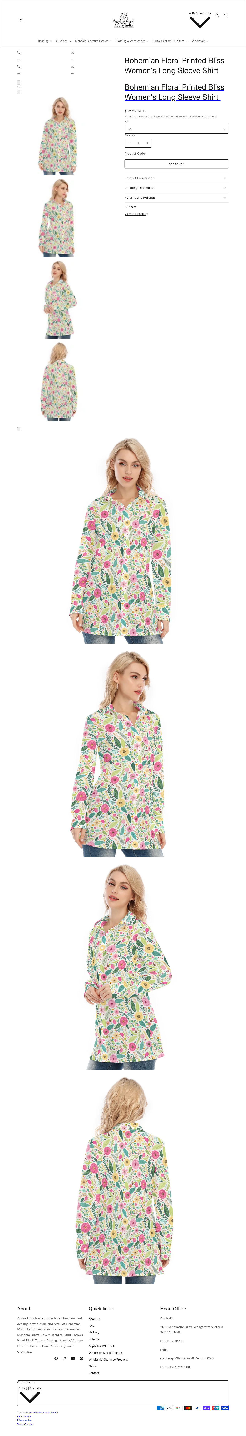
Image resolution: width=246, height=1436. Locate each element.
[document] (123, 858)
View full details (135, 213)
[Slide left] (18, 82)
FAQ (91, 1325)
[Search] (21, 21)
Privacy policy (24, 1420)
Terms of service (25, 1424)
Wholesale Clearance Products (108, 1359)
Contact (94, 1373)
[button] (45, 41)
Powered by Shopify (48, 1412)
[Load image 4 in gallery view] (58, 380)
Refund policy (24, 1416)
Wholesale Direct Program (106, 1352)
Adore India (32, 1412)
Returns (94, 1339)
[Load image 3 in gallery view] (58, 298)
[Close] (18, 429)
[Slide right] (18, 92)
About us (95, 1319)
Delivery (94, 1332)
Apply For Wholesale (102, 1346)
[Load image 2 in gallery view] (58, 217)
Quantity (130, 135)
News (92, 1366)
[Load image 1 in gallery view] (58, 135)
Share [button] (132, 206)
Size (127, 121)
